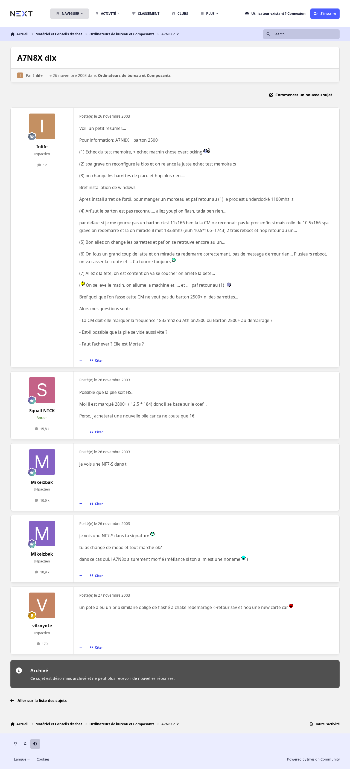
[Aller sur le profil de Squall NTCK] (42, 390)
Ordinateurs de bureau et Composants (134, 75)
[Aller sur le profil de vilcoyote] (42, 605)
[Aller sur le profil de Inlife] (20, 75)
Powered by (313, 759)
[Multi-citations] (81, 360)
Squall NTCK (42, 411)
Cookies (43, 759)
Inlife (38, 75)
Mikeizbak (42, 482)
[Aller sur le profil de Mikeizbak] (42, 462)
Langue (20, 759)
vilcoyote (42, 626)
